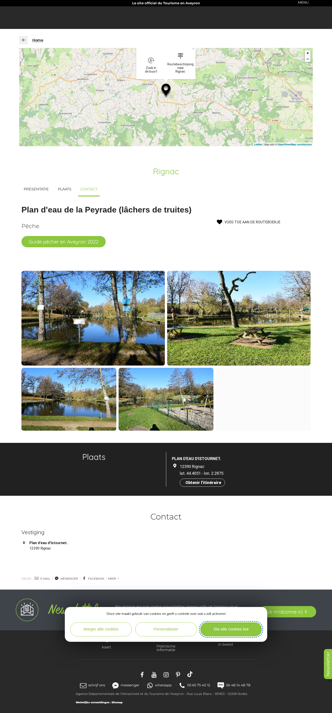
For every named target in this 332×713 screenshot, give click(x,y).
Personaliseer (166, 629)
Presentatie (36, 189)
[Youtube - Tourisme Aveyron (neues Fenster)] (154, 674)
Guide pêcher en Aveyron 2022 (63, 241)
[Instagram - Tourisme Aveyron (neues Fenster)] (166, 674)
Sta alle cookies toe (231, 629)
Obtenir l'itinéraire (203, 482)
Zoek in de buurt (151, 69)
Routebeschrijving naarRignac (180, 67)
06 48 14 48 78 (238, 685)
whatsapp (163, 685)
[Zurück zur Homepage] (23, 40)
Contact (88, 189)
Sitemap (117, 702)
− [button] (307, 59)
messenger (69, 578)
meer (112, 578)
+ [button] (307, 53)
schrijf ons (96, 685)
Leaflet (258, 144)
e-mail (45, 578)
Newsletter (328, 664)
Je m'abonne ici (285, 612)
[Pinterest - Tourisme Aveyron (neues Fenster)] (178, 674)
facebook (95, 578)
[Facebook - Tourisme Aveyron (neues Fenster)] (142, 674)
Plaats (64, 189)
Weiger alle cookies (101, 629)
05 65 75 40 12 (198, 685)
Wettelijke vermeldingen (93, 702)
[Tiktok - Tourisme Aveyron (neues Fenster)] (190, 674)
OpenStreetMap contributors (295, 144)
